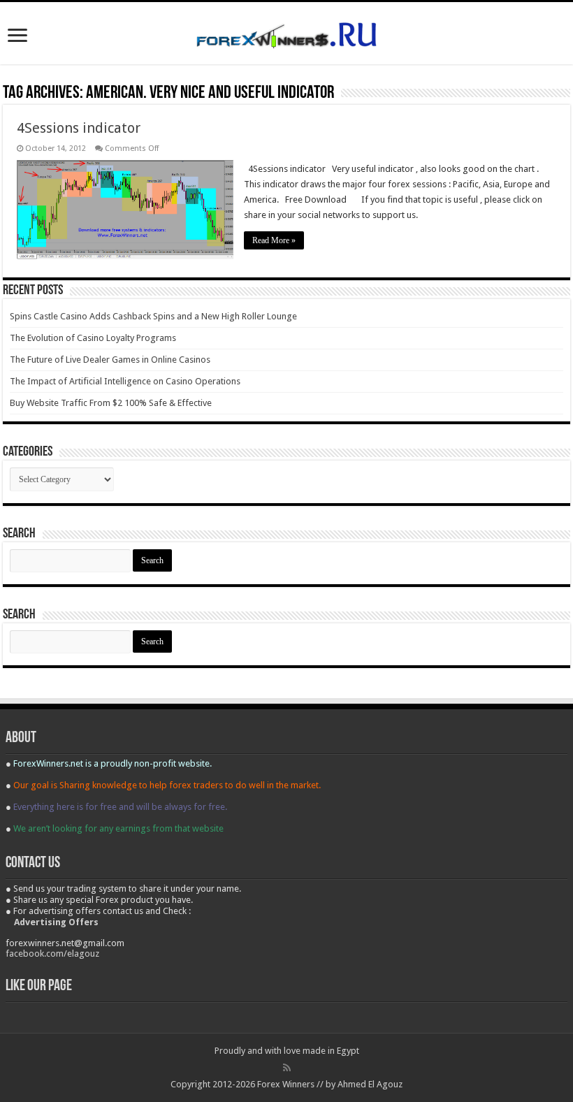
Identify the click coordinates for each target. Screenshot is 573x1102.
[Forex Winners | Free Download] (286, 33)
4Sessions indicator (78, 127)
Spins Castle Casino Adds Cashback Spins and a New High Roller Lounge (153, 316)
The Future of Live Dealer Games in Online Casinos (110, 359)
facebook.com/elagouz (52, 953)
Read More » (274, 240)
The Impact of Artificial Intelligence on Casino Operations (125, 381)
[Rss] (287, 1067)
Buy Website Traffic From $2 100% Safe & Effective (111, 403)
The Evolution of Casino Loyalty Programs (93, 338)
